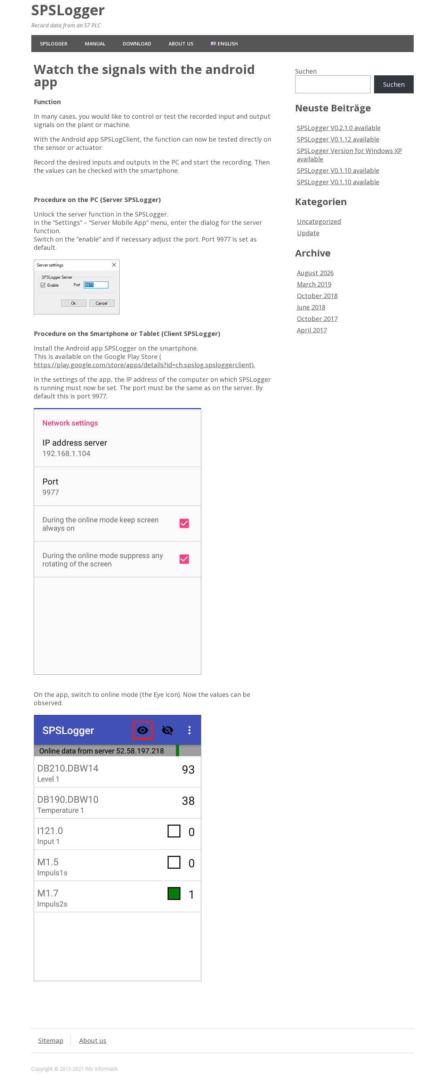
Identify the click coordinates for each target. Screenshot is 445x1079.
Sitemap (50, 1040)
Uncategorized (319, 221)
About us (181, 43)
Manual (95, 43)
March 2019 (314, 284)
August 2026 (315, 273)
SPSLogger (68, 9)
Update (308, 233)
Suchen (306, 71)
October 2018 (317, 296)
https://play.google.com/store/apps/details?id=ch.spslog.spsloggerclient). (144, 365)
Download (137, 43)
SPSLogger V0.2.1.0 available (339, 128)
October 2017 (317, 318)
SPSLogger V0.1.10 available (338, 170)
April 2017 (312, 330)
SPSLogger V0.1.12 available (338, 139)
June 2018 (311, 307)
